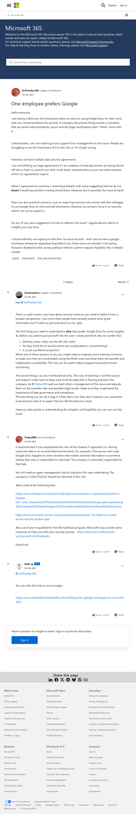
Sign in (24, 640)
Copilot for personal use (14, 718)
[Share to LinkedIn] (50, 679)
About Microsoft (96, 757)
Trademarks (84, 805)
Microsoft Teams (11, 780)
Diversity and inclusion (98, 780)
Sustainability (95, 791)
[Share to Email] (85, 679)
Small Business (10, 791)
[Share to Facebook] (56, 679)
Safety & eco (98, 805)
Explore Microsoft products (15, 729)
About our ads (10, 808)
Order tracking (53, 718)
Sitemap (7, 805)
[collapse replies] (8, 292)
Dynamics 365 (10, 763)
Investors (93, 774)
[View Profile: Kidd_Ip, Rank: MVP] (19, 565)
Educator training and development (104, 724)
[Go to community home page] (16, 5)
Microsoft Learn (53, 763)
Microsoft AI (9, 751)
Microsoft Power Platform (15, 774)
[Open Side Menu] (9, 5)
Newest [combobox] (123, 282)
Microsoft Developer (55, 757)
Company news (95, 763)
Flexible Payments (54, 735)
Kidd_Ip (28, 564)
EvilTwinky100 (30, 90)
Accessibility (94, 785)
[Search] (103, 5)
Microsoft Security (12, 757)
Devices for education (98, 701)
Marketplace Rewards (56, 785)
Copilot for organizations (15, 712)
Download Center (54, 701)
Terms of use (69, 805)
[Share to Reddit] (68, 679)
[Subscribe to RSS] (80, 679)
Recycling (112, 805)
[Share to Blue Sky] (74, 679)
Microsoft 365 (17, 15)
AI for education (96, 735)
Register (112, 5)
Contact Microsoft (23, 805)
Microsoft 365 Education (99, 712)
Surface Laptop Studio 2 (14, 707)
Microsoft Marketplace (56, 780)
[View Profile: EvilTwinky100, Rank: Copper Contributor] (15, 92)
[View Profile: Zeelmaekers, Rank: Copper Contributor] (19, 294)
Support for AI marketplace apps (60, 768)
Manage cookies (53, 805)
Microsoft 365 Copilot (13, 785)
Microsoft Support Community (95, 41)
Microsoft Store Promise (57, 729)
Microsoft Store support (57, 707)
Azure (49, 751)
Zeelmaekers (32, 292)
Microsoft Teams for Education (102, 707)
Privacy (38, 805)
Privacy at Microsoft (97, 768)
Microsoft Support (96, 45)
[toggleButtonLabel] (126, 15)
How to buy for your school (100, 718)
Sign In (123, 5)
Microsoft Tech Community (58, 774)
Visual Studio (52, 791)
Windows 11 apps (11, 735)
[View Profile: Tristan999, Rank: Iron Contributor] (19, 439)
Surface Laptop (10, 701)
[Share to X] (62, 679)
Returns (50, 712)
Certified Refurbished (56, 724)
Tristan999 (41, 384)
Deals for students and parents (102, 729)
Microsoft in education (98, 695)
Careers (92, 751)
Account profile (53, 695)
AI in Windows (10, 724)
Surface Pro (9, 695)
